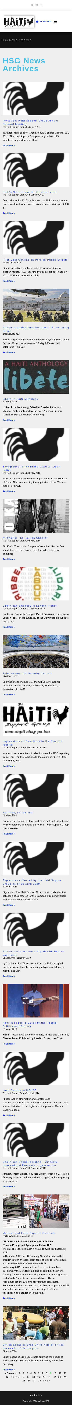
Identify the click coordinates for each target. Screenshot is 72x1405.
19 (38, 1377)
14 (12, 1377)
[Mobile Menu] (54, 21)
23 (59, 1377)
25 (23, 1380)
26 (29, 1380)
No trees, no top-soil (18, 812)
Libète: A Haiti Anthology (20, 398)
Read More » (9, 145)
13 (7, 1377)
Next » (47, 1380)
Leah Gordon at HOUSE (20, 1090)
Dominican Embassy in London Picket (30, 605)
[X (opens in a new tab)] (32, 5)
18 (33, 1377)
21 (49, 1377)
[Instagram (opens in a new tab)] (40, 5)
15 (17, 1377)
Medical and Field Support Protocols (29, 1233)
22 (54, 1377)
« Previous (10, 1373)
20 (43, 1377)
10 (54, 1373)
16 (22, 1377)
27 (34, 1380)
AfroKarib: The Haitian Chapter (25, 537)
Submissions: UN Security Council (27, 673)
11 (60, 1373)
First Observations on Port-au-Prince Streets (35, 259)
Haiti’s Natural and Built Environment (30, 192)
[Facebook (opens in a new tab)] (36, 5)
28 (39, 1380)
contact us (36, 1395)
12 (65, 1373)
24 (64, 1377)
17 (28, 1377)
